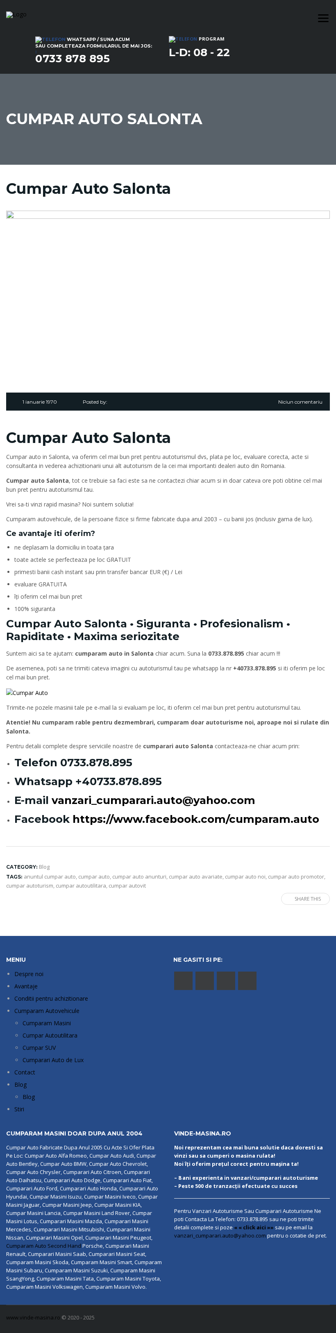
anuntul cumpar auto (50, 876)
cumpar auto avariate (195, 876)
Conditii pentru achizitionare (51, 998)
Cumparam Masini (47, 1023)
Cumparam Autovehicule (46, 1011)
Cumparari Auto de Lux (53, 1060)
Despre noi (28, 974)
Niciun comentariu (300, 402)
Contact (24, 1072)
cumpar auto (94, 876)
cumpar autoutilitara (81, 885)
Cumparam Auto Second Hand (43, 1245)
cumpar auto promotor (296, 876)
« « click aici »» (254, 1227)
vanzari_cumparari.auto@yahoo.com (153, 800)
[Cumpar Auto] (27, 692)
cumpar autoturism (29, 885)
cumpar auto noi (245, 876)
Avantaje (26, 986)
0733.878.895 (96, 762)
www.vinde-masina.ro (33, 1317)
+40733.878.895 (118, 781)
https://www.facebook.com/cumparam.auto (196, 819)
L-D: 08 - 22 (199, 52)
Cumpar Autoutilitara (50, 1035)
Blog (20, 1084)
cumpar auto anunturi (139, 876)
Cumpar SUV (39, 1047)
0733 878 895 (72, 58)
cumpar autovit (127, 885)
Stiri (19, 1109)
